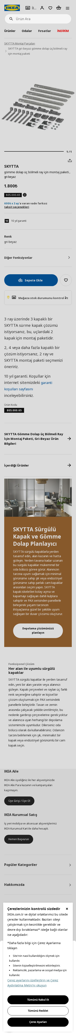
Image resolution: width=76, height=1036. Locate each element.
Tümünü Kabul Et (38, 999)
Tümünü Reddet (38, 1010)
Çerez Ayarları (38, 1022)
